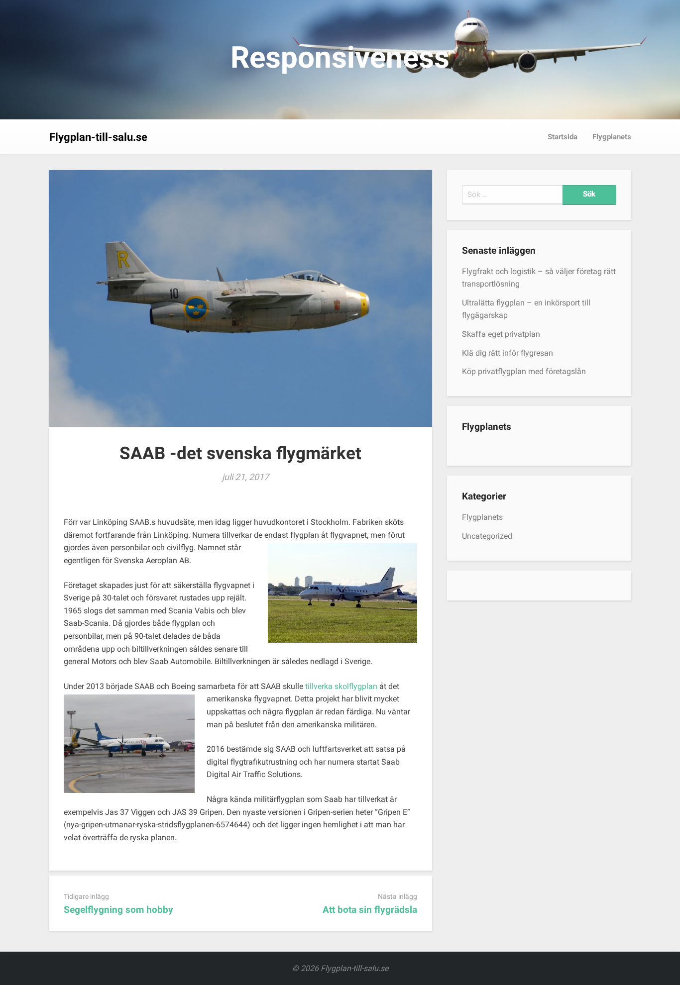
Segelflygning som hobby (118, 909)
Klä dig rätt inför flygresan (507, 353)
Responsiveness (340, 57)
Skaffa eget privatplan (501, 334)
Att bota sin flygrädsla (370, 909)
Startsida (562, 136)
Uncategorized (487, 536)
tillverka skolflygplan (341, 686)
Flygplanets (611, 136)
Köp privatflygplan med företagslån (524, 371)
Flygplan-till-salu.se (98, 137)
